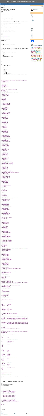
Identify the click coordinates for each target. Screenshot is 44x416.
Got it (36, 1)
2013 (31, 30)
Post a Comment (2, 412)
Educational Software (34, 55)
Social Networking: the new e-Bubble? (35, 58)
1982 (31, 37)
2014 (31, 29)
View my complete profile (35, 9)
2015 (31, 28)
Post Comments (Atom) (6, 414)
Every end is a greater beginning (38, 50)
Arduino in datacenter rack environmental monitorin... (35, 51)
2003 (31, 36)
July (32, 21)
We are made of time (36, 47)
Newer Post (2, 413)
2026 (31, 14)
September (33, 20)
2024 (31, 16)
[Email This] (2, 409)
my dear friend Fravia (39, 55)
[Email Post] (1, 409)
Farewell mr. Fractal (39, 53)
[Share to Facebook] (4, 409)
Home (14, 413)
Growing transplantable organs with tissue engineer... (36, 59)
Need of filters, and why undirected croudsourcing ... (36, 52)
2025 (31, 15)
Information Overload (34, 54)
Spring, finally (39, 60)
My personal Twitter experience (38, 48)
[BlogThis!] (3, 409)
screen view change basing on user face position (36, 47)
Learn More (33, 1)
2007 (31, 35)
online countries (34, 52)
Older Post (27, 413)
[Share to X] (3, 409)
